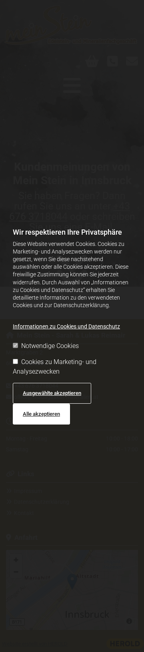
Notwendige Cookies (50, 346)
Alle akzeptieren (41, 414)
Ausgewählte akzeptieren (52, 393)
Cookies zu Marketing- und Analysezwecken (54, 366)
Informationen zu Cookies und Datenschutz (66, 326)
